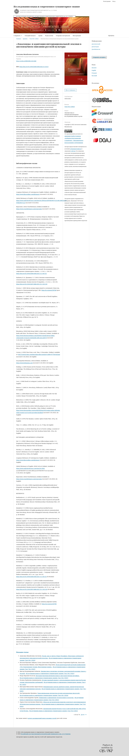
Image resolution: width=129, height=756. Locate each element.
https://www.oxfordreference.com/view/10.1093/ (30, 468)
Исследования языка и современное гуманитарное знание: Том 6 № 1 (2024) (44, 695)
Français (94, 73)
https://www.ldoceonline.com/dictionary (28, 194)
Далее (83, 714)
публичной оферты (75, 149)
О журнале (17, 35)
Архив (40, 35)
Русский (94, 75)
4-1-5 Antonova (71, 90)
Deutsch (94, 68)
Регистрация (106, 1)
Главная (18, 39)
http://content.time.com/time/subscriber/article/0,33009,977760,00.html (39, 354)
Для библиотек (96, 49)
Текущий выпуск (30, 35)
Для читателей (96, 44)
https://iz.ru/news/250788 (49, 290)
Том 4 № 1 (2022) (34, 39)
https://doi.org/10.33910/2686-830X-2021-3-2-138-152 (31, 273)
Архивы (25, 39)
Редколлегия (49, 35)
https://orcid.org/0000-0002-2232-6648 (26, 61)
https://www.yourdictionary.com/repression (29, 209)
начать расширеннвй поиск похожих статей (42, 718)
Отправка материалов (63, 35)
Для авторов (95, 46)
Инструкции (77, 35)
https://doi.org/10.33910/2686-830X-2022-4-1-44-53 (33, 66)
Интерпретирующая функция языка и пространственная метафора (57, 676)
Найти (112, 35)
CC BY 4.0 (73, 151)
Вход (114, 1)
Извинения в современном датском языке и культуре (56, 697)
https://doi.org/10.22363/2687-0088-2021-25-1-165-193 (31, 284)
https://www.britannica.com (24, 363)
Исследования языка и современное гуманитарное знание (47, 6)
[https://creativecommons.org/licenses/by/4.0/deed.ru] (102, 103)
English (94, 70)
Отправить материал (99, 57)
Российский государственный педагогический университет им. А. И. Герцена (45, 734)
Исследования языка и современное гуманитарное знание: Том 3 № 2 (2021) (50, 673)
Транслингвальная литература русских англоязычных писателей (58, 693)
